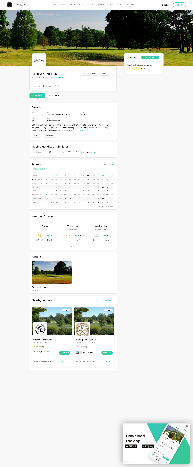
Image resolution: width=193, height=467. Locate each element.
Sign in (165, 5)
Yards (106, 164)
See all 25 (108, 300)
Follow (86, 74)
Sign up (179, 5)
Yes (55, 86)
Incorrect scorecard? (105, 206)
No (59, 86)
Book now (65, 353)
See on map (59, 78)
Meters (112, 164)
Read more (84, 130)
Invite (94, 74)
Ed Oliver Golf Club (40, 169)
